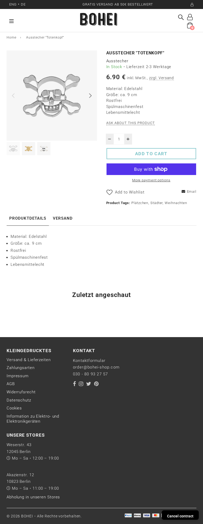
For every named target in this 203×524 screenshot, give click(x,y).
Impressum (18, 376)
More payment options (151, 180)
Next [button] (90, 95)
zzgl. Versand (161, 78)
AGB (11, 383)
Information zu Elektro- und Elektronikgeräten (33, 419)
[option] (52, 95)
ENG (13, 4)
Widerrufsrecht (21, 392)
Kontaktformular (89, 360)
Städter (156, 203)
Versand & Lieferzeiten (29, 359)
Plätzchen (139, 203)
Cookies (14, 408)
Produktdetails (27, 218)
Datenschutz (19, 400)
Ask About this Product (130, 123)
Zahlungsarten (21, 367)
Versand (63, 218)
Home (11, 37)
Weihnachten (176, 203)
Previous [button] (13, 95)
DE (23, 4)
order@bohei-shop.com (96, 367)
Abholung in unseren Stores (33, 497)
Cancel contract (180, 516)
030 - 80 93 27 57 (90, 374)
